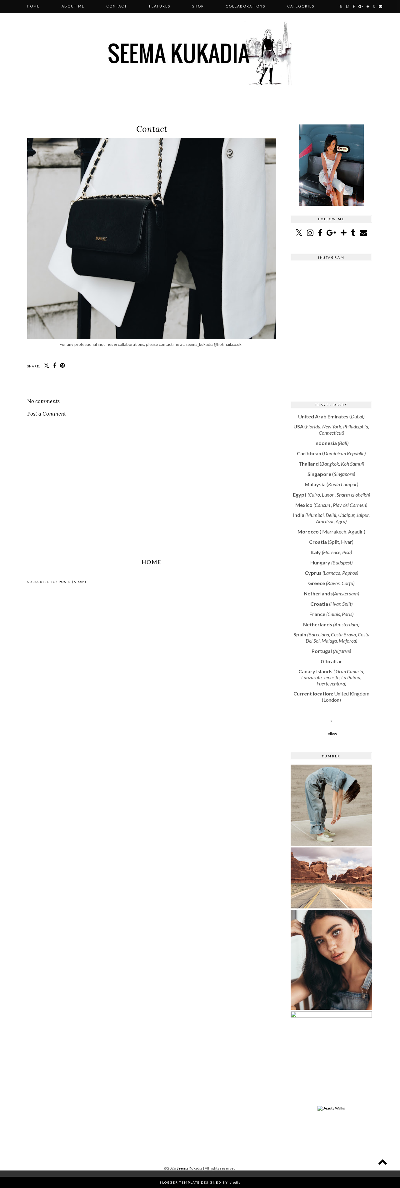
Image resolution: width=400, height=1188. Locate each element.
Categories (300, 6)
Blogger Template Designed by (200, 1182)
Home (33, 6)
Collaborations (245, 6)
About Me (73, 6)
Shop (198, 6)
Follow (331, 733)
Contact (116, 6)
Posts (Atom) (73, 582)
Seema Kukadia (190, 1168)
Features (159, 6)
